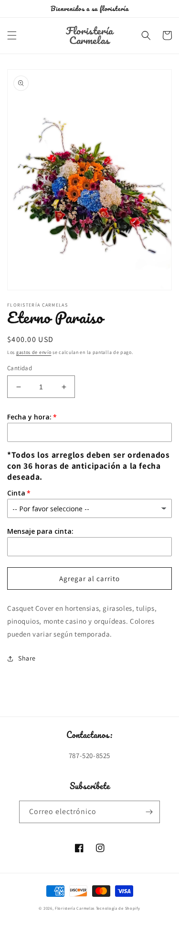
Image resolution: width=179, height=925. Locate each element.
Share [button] (27, 658)
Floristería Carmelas (75, 908)
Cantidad (19, 368)
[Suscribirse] (148, 812)
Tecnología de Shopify (118, 908)
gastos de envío (34, 352)
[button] (11, 35)
